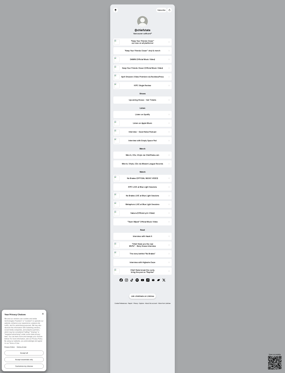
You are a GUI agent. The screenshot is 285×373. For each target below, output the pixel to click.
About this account (151, 303)
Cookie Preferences (121, 303)
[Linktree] (115, 10)
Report (130, 303)
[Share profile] (169, 10)
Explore (141, 303)
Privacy (136, 303)
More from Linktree (164, 303)
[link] (121, 280)
